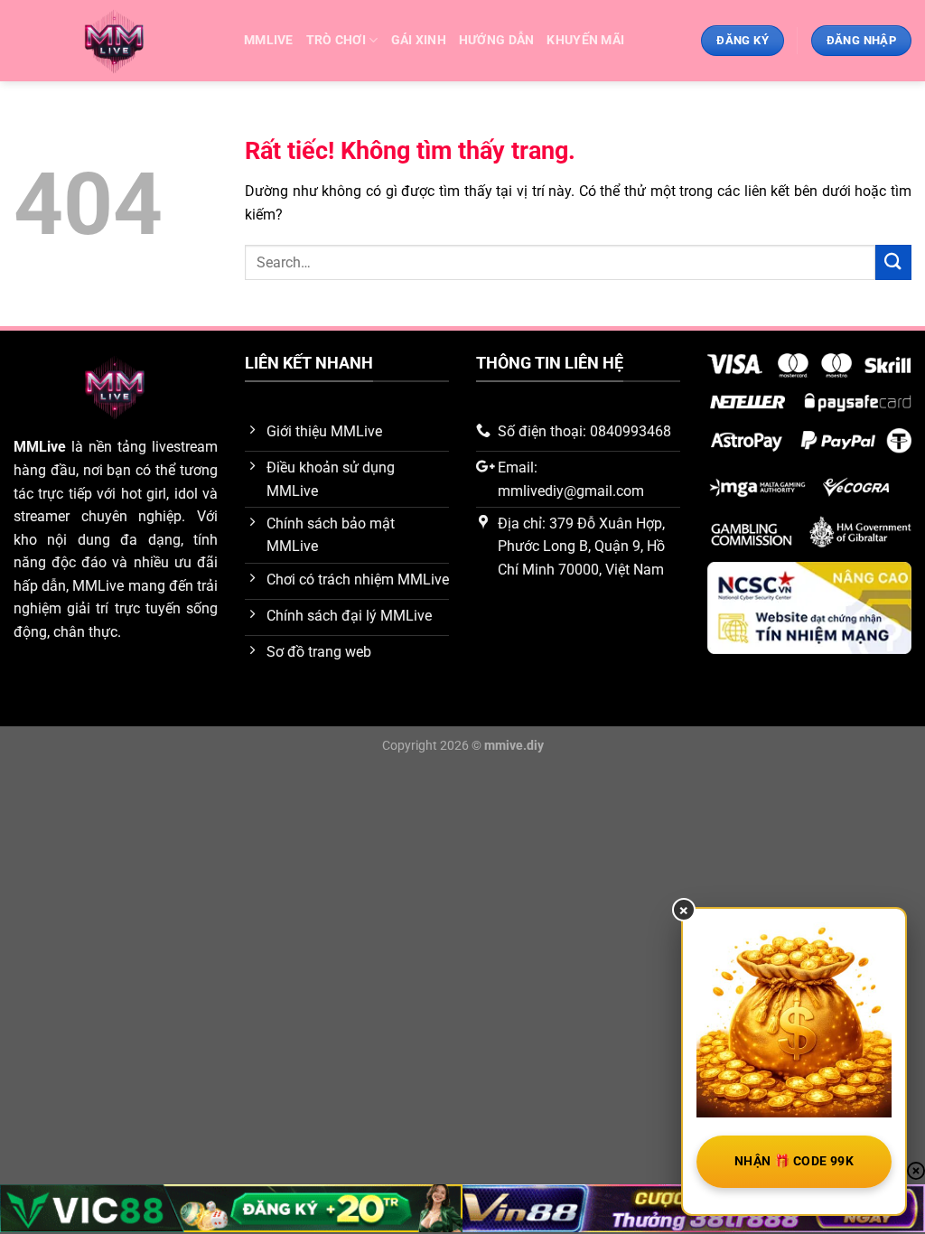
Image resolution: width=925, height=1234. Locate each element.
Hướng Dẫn (497, 40)
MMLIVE (269, 40)
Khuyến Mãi (585, 40)
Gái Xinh (418, 40)
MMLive (40, 446)
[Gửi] (893, 262)
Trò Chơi (336, 40)
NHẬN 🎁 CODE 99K (794, 1161)
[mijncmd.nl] (115, 41)
